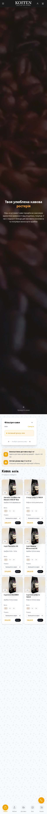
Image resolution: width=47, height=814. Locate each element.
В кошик (18, 522)
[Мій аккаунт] (37, 3)
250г (6, 511)
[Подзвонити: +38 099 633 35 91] (41, 800)
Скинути (31, 426)
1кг (10, 511)
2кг (14, 511)
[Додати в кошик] (20, 482)
